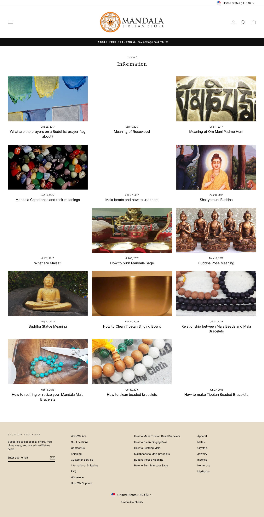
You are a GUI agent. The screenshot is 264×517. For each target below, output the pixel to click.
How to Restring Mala (147, 447)
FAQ (73, 471)
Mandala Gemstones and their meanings (47, 200)
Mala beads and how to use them (131, 200)
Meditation (203, 471)
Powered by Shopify (132, 502)
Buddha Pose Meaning (216, 263)
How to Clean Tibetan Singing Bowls (132, 326)
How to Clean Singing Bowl (150, 442)
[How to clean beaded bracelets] (132, 361)
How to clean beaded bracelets (132, 394)
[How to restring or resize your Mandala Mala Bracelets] (48, 361)
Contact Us (78, 447)
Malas (201, 442)
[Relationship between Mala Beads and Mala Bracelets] (216, 293)
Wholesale (77, 477)
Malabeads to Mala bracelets (152, 453)
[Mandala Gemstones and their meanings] (48, 167)
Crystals (202, 447)
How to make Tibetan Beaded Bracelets (216, 394)
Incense (202, 459)
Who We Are (78, 436)
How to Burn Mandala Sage (151, 465)
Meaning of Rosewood (132, 132)
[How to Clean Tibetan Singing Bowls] (132, 293)
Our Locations (79, 442)
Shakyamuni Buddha (216, 200)
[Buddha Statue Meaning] (48, 293)
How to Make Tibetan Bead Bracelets (157, 436)
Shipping (76, 453)
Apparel (202, 436)
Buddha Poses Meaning (148, 459)
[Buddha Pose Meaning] (216, 230)
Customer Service (82, 459)
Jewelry (202, 453)
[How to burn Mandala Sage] (132, 230)
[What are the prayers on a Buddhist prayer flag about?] (48, 98)
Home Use (203, 465)
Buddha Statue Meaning (48, 326)
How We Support (81, 483)
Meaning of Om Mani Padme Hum (216, 132)
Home (131, 57)
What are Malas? (47, 263)
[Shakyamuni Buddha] (216, 167)
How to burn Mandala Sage (132, 263)
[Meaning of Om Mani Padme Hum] (216, 98)
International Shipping (84, 465)
